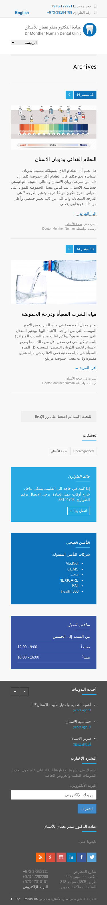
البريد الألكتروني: (83, 785)
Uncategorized (83, 451)
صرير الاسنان (80, 738)
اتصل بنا (80, 511)
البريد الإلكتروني (35, 887)
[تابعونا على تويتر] (91, 860)
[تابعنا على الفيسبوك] (81, 860)
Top (17, 899)
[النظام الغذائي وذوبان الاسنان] (53, 127)
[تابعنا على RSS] (40, 860)
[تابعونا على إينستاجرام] (61, 860)
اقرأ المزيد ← (85, 213)
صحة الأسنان (74, 224)
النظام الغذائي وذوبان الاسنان (65, 159)
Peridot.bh (31, 899)
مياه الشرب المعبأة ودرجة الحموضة (58, 314)
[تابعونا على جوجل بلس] (50, 860)
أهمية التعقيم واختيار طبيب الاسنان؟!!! (61, 705)
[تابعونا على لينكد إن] (71, 860)
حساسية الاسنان (78, 721)
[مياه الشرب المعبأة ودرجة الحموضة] (53, 282)
